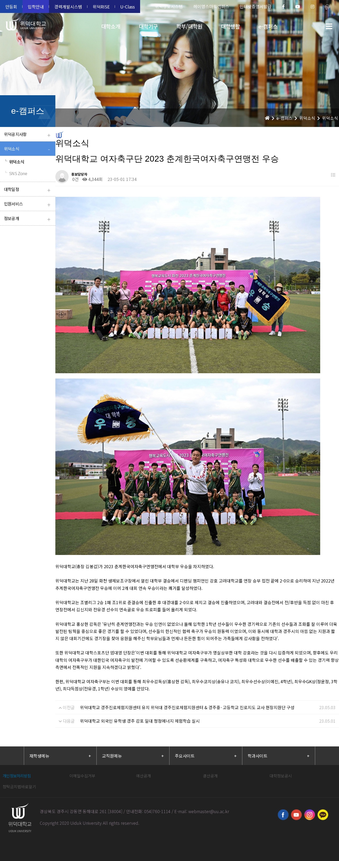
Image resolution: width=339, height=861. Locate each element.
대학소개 (110, 26)
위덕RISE (101, 6)
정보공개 (27, 219)
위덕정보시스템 (169, 6)
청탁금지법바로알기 (19, 786)
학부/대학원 (189, 26)
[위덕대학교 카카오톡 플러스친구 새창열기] (322, 814)
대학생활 (230, 26)
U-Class (127, 6)
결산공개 (210, 775)
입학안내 (36, 6)
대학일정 (27, 189)
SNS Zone (15, 173)
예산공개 (143, 775)
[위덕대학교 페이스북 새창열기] (283, 814)
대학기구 (148, 26)
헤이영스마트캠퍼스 (211, 6)
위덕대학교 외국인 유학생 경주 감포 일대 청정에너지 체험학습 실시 (140, 721)
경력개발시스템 (68, 6)
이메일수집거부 (82, 775)
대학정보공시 (281, 775)
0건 (75, 179)
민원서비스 (27, 204)
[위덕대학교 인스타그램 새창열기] (309, 814)
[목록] (333, 174)
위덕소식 (27, 149)
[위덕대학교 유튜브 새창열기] (296, 814)
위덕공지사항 (27, 134)
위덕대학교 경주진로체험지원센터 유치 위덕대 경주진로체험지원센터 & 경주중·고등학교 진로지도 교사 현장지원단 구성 (187, 707)
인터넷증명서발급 (255, 6)
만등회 (11, 6)
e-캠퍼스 (268, 26)
